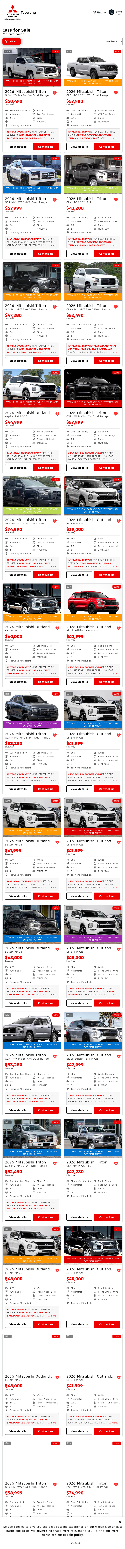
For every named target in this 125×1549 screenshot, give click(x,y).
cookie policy (73, 1534)
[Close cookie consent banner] (120, 1522)
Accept (50, 1543)
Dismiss (75, 1543)
